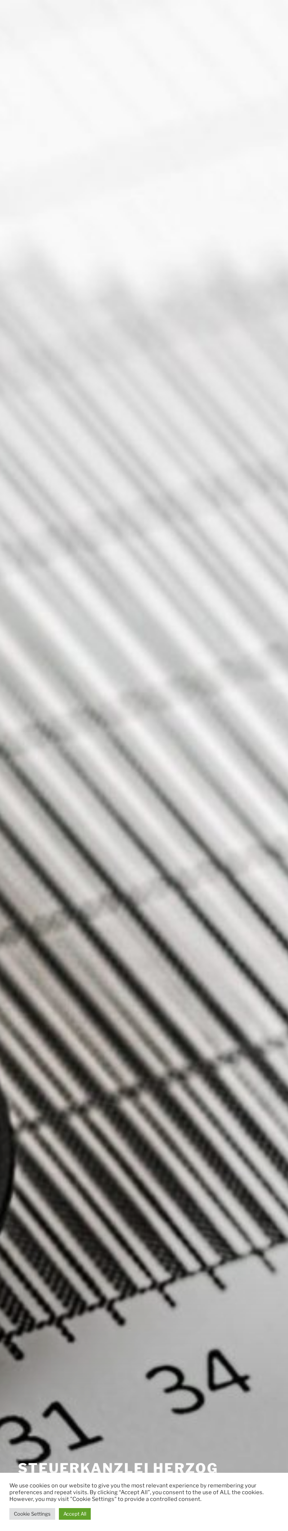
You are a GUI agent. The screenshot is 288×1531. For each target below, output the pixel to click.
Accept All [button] (74, 1514)
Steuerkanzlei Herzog (118, 1468)
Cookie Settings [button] (32, 1514)
